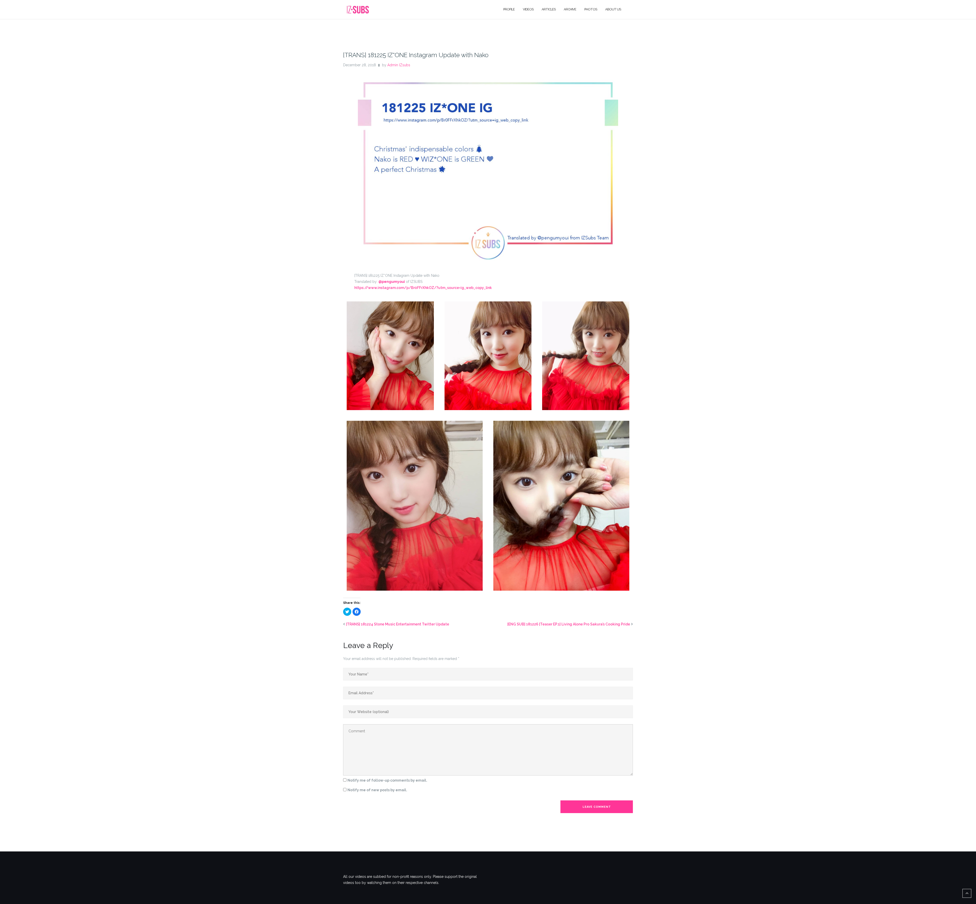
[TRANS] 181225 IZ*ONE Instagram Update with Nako (416, 55)
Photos (590, 9)
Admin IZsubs (398, 65)
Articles (549, 9)
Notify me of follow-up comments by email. (387, 780)
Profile (509, 9)
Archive (570, 9)
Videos (528, 9)
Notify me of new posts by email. (377, 790)
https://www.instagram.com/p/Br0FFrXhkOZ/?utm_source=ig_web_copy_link (423, 288)
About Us (613, 9)
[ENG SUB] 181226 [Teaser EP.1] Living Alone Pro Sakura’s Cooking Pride (568, 624)
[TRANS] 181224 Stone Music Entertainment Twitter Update (397, 624)
